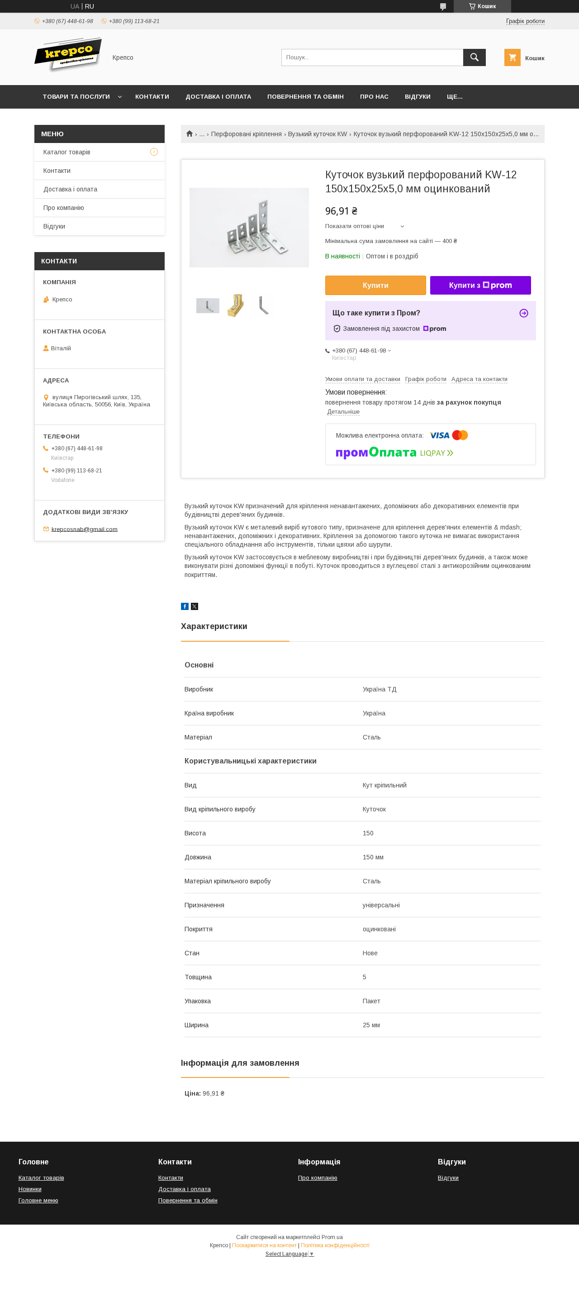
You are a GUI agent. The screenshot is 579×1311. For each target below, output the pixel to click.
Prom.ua (332, 1237)
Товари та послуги (76, 96)
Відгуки (418, 96)
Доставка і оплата (218, 96)
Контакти (152, 96)
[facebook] (185, 607)
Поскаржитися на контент (264, 1245)
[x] (194, 607)
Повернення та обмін (305, 96)
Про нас (374, 96)
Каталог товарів (66, 152)
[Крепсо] (68, 73)
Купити (376, 285)
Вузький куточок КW (317, 134)
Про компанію (63, 207)
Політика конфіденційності (335, 1245)
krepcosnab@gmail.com (85, 528)
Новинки (30, 1189)
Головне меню (38, 1200)
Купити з (464, 285)
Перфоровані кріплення (246, 134)
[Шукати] (474, 57)
